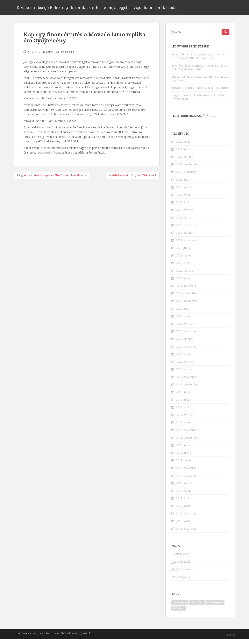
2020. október (184, 339)
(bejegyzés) (181, 561)
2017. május (183, 490)
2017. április (183, 498)
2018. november (186, 430)
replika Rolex (180, 602)
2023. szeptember (187, 164)
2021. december (186, 286)
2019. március (184, 415)
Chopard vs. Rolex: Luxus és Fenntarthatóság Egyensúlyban (199, 78)
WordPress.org (180, 576)
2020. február (184, 369)
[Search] (225, 32)
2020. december (186, 331)
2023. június (183, 187)
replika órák (197, 602)
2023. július (183, 179)
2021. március (184, 324)
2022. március (184, 270)
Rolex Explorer (215, 602)
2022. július (183, 248)
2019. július (183, 392)
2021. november (186, 293)
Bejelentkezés (180, 554)
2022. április (183, 263)
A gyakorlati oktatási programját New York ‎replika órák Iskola (52, 175)
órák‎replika (67, 52)
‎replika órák (20, 633)
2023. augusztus (186, 172)
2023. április (183, 202)
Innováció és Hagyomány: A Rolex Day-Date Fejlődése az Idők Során (199, 67)
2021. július (183, 308)
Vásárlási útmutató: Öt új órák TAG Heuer (132, 175)
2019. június (183, 399)
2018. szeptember (187, 437)
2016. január (183, 521)
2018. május (183, 460)
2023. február (184, 217)
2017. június (183, 483)
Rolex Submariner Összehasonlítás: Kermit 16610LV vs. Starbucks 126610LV (198, 56)
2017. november (186, 468)
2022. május (183, 255)
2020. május (183, 354)
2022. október (184, 232)
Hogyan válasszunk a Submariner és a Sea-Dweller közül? (198, 97)
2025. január (183, 141)
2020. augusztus (186, 346)
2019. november (186, 377)
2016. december (186, 513)
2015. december (186, 528)
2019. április (183, 407)
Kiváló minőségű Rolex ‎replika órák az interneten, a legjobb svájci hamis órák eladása (99, 7)
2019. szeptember (187, 384)
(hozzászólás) (182, 569)
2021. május (183, 316)
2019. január (183, 422)
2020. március (184, 361)
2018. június (183, 453)
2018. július (183, 445)
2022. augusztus (186, 240)
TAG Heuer (179, 608)
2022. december (186, 225)
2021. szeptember (187, 301)
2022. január (183, 278)
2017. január (183, 506)
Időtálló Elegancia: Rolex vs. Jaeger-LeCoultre (199, 88)
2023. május (183, 195)
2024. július (183, 149)
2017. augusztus (186, 475)
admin (49, 52)
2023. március (184, 210)
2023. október (184, 157)
